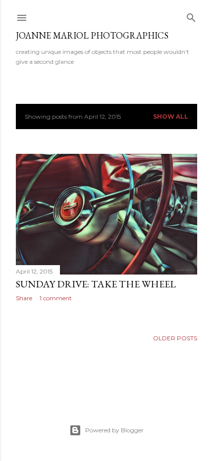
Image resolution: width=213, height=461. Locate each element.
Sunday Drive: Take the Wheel (96, 283)
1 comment (56, 298)
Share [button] (24, 298)
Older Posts (175, 338)
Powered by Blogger (114, 430)
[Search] (191, 15)
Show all (170, 116)
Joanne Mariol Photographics (92, 35)
